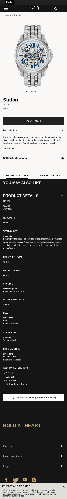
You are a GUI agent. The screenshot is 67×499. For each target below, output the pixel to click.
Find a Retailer (33, 121)
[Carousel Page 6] (40, 91)
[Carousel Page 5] (37, 91)
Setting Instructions (15, 158)
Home (7, 15)
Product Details (50, 175)
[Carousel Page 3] (32, 91)
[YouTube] (25, 480)
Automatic (17, 15)
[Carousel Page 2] (29, 91)
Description (10, 130)
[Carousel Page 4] (35, 91)
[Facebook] (6, 480)
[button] (33, 150)
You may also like (17, 175)
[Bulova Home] (33, 8)
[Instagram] (34, 480)
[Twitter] (15, 480)
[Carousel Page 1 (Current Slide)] (26, 91)
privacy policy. (34, 494)
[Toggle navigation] (6, 8)
